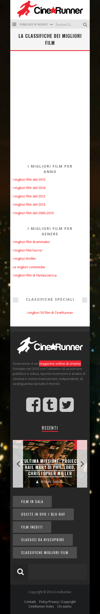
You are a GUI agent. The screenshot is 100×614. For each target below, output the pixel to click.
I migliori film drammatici (31, 241)
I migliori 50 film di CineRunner (50, 312)
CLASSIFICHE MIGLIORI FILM (44, 552)
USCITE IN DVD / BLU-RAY (43, 514)
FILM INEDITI (32, 527)
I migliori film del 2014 (29, 187)
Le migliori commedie (29, 267)
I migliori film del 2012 (29, 196)
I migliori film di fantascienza (35, 275)
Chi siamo (64, 606)
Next (82, 464)
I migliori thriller (24, 258)
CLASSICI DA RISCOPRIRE (42, 539)
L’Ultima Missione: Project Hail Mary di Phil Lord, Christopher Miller (50, 467)
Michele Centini (51, 482)
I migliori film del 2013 (29, 204)
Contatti (30, 602)
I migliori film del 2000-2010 (33, 213)
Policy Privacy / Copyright (57, 602)
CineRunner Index (41, 606)
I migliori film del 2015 (29, 179)
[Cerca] (86, 24)
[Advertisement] (50, 106)
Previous (18, 464)
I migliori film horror (28, 250)
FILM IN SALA (32, 501)
